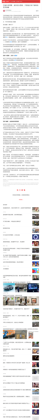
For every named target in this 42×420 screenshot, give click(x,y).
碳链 (11, 42)
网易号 (7, 1)
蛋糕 (16, 55)
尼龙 (6, 37)
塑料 (9, 64)
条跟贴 (21, 199)
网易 (4, 1)
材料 (15, 60)
